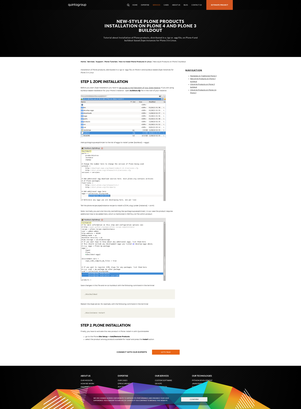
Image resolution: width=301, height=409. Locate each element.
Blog (186, 5)
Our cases (122, 380)
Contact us (196, 5)
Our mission (86, 380)
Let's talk (166, 352)
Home (134, 5)
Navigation (193, 70)
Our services (162, 376)
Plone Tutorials (111, 62)
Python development (202, 380)
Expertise (145, 5)
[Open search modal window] (128, 5)
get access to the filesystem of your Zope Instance (139, 88)
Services (156, 5)
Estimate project (219, 5)
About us (176, 5)
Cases (166, 5)
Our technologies (202, 376)
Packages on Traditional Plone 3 (203, 76)
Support (99, 62)
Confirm (194, 399)
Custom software (163, 380)
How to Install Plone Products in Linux (135, 62)
